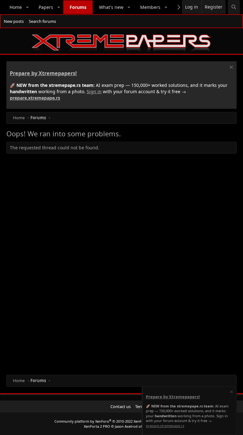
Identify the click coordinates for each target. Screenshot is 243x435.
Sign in (94, 91)
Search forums (42, 21)
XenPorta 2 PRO (97, 426)
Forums (78, 7)
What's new (111, 7)
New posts (14, 21)
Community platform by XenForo (104, 421)
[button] (27, 7)
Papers (46, 7)
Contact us (120, 406)
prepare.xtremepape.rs (35, 98)
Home (15, 7)
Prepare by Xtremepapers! (43, 73)
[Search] (234, 7)
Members (150, 7)
